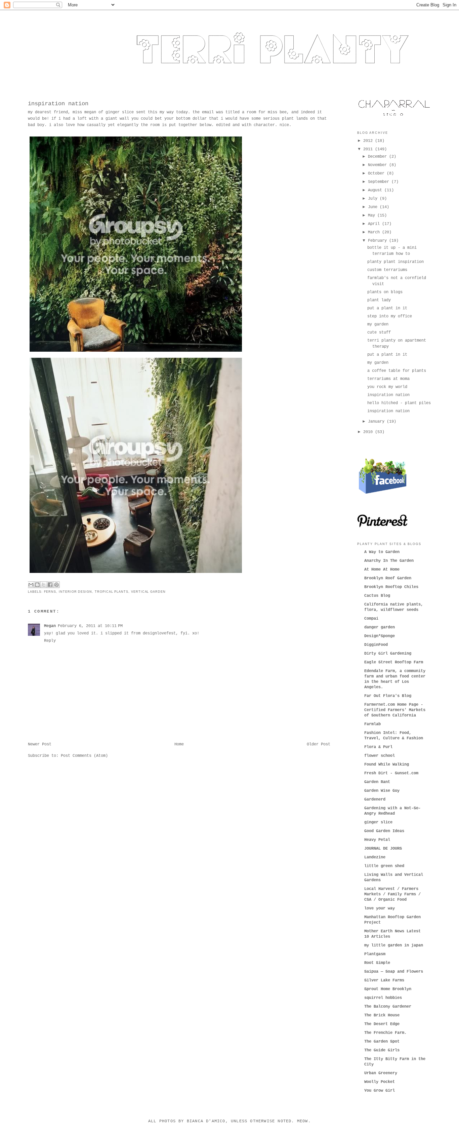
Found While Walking (386, 764)
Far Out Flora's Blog (387, 696)
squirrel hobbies (383, 998)
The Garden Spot (382, 1041)
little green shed (384, 866)
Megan (50, 626)
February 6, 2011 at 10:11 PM (90, 626)
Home (179, 744)
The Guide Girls (382, 1050)
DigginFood (376, 645)
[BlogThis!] (37, 584)
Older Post (318, 744)
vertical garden (148, 591)
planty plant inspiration (395, 262)
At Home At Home (382, 569)
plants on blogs (385, 292)
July (374, 198)
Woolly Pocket (379, 1082)
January (377, 421)
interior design (75, 591)
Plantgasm (374, 954)
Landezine (374, 857)
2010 (369, 432)
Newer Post (39, 744)
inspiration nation (58, 104)
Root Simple (377, 963)
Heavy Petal (377, 840)
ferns (50, 591)
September (379, 182)
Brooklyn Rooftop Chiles (391, 587)
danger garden (379, 627)
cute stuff (379, 332)
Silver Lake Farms (384, 980)
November (378, 165)
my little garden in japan (393, 945)
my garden (377, 324)
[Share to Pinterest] (56, 584)
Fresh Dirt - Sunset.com (391, 773)
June (374, 207)
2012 (369, 141)
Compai (371, 618)
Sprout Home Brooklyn (387, 989)
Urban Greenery (380, 1073)
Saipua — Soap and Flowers (393, 971)
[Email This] (31, 584)
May (372, 215)
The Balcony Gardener (387, 1006)
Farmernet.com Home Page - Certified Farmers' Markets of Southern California (394, 710)
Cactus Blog (377, 595)
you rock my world (387, 387)
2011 (369, 149)
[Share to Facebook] (50, 584)
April (375, 224)
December (378, 156)
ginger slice (378, 822)
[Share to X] (43, 584)
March (375, 232)
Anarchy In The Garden (389, 560)
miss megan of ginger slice (103, 112)
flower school (379, 755)
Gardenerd (374, 799)
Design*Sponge (379, 636)
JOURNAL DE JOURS (383, 848)
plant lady (379, 300)
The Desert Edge (382, 1024)
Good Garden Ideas (384, 831)
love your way (379, 908)
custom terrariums (387, 270)
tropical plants (111, 591)
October (377, 173)
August (376, 190)
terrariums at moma (388, 379)
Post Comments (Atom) (84, 755)
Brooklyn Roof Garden (387, 578)
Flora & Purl (378, 747)
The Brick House (382, 1015)
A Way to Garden (382, 552)
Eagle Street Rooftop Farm (393, 662)
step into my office (389, 316)
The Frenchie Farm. (385, 1032)
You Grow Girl (379, 1090)
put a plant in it (387, 308)
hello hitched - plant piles (399, 403)
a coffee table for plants (396, 370)
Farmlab (372, 724)
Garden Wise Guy (382, 790)
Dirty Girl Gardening (387, 653)
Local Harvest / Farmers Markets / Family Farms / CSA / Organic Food (392, 894)
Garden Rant (377, 782)
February (378, 240)
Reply (50, 640)
